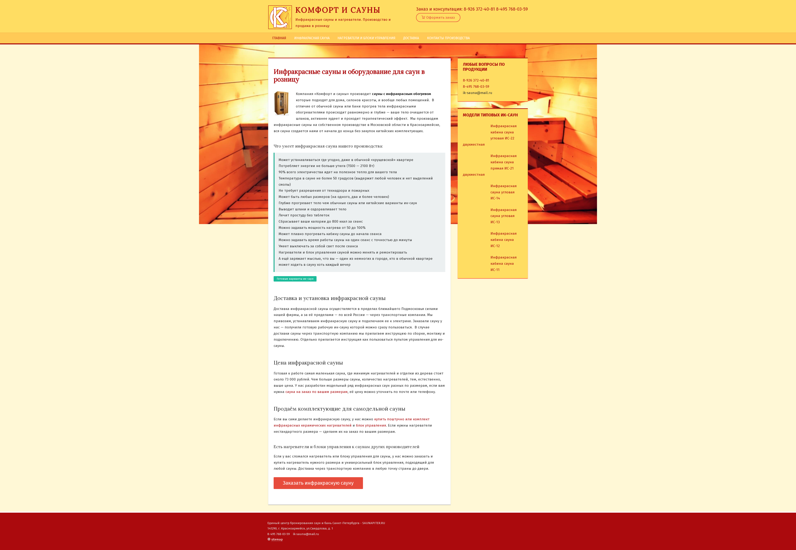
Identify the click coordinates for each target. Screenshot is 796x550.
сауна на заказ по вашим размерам (316, 392)
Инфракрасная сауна (312, 38)
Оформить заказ (440, 17)
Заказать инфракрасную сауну (318, 483)
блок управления (371, 425)
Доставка (411, 38)
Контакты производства (448, 38)
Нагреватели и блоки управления (366, 38)
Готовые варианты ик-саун (295, 278)
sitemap (277, 539)
